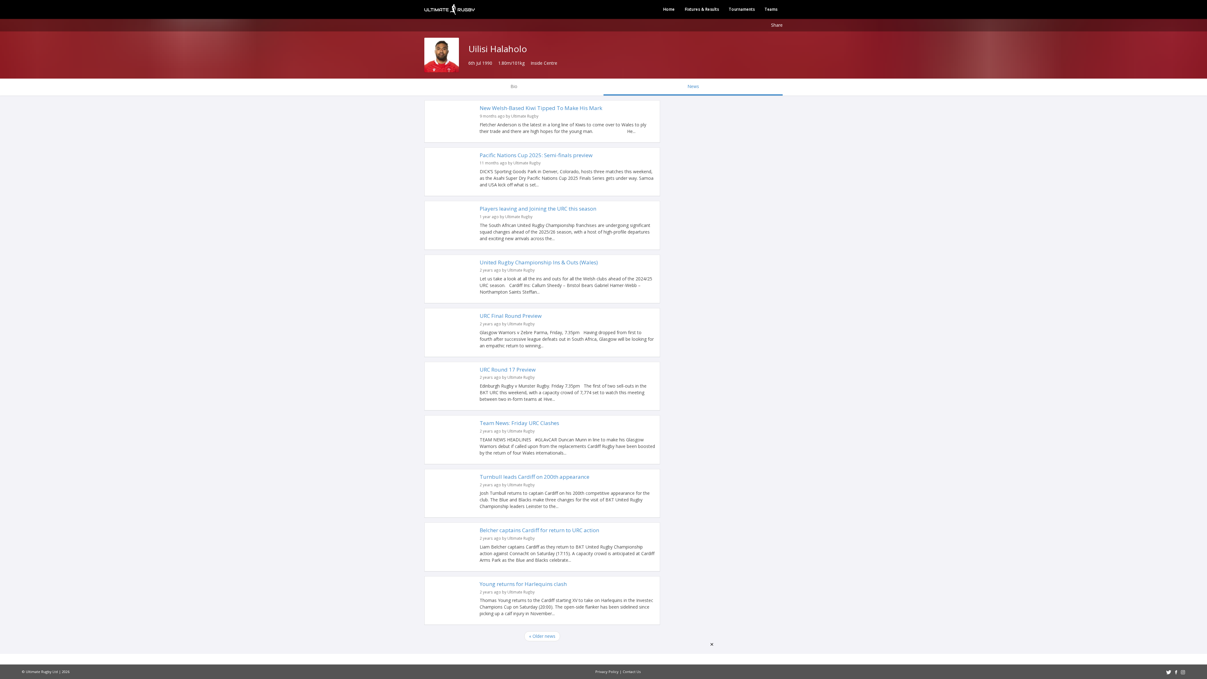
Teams (771, 9)
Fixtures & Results (702, 9)
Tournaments (742, 9)
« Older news (542, 636)
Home (669, 9)
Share (777, 25)
